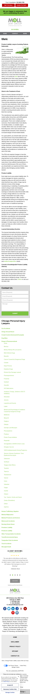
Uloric (5, 481)
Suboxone (7, 458)
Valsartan (6, 484)
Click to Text (21, 5)
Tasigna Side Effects (10, 465)
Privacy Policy (15, 646)
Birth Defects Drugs (9, 353)
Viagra (6, 487)
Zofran (6, 503)
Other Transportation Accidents (11, 534)
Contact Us (7, 288)
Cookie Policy (23, 665)
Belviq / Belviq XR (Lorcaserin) (12, 349)
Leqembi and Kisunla (10, 403)
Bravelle (6, 356)
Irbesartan (7, 396)
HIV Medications (8, 388)
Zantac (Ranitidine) (9, 500)
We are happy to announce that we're (15, 12)
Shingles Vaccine (9, 447)
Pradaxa (6, 434)
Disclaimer (15, 642)
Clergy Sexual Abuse (8, 331)
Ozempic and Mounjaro (10, 427)
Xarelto (6, 490)
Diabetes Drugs (8, 369)
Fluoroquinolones (9, 375)
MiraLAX (6, 418)
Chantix (6, 362)
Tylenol (6, 478)
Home (5, 33)
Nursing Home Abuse (8, 524)
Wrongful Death (6, 546)
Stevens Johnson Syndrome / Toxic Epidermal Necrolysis (14, 454)
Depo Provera (8, 366)
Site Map (15, 651)
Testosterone (7, 474)
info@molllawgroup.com (15, 604)
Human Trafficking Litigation (10, 511)
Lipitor (5, 406)
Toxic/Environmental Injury (10, 537)
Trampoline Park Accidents (10, 540)
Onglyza (6, 421)
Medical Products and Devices (11, 518)
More (25, 33)
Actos (5, 343)
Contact (15, 33)
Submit (15, 313)
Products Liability (7, 530)
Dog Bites (5, 338)
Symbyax (6, 461)
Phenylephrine (8, 431)
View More (15, 580)
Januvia (6, 400)
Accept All (10, 685)
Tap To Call (8, 5)
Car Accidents (6, 328)
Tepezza (6, 471)
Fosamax (6, 378)
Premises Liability (7, 527)
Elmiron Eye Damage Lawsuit (12, 372)
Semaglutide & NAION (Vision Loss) (14, 443)
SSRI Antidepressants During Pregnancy (15, 450)
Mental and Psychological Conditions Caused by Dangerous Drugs (14, 410)
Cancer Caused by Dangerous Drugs (14, 359)
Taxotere (6, 468)
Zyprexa (6, 507)
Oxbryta (6, 424)
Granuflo (6, 385)
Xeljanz (6, 494)
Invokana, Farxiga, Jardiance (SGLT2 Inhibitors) (14, 392)
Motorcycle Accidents (8, 521)
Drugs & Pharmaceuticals (9, 341)
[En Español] (15, 29)
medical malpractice (10, 261)
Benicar (6, 346)
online (19, 279)
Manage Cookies (16, 667)
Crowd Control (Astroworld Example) (13, 335)
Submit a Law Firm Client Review (15, 585)
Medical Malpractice (7, 514)
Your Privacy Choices (13, 665)
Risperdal (6, 440)
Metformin (7, 414)
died (16, 76)
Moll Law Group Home (15, 22)
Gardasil (6, 382)
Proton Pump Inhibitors (10, 437)
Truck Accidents (6, 543)
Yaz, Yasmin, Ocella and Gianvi (13, 497)
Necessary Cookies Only (10, 689)
